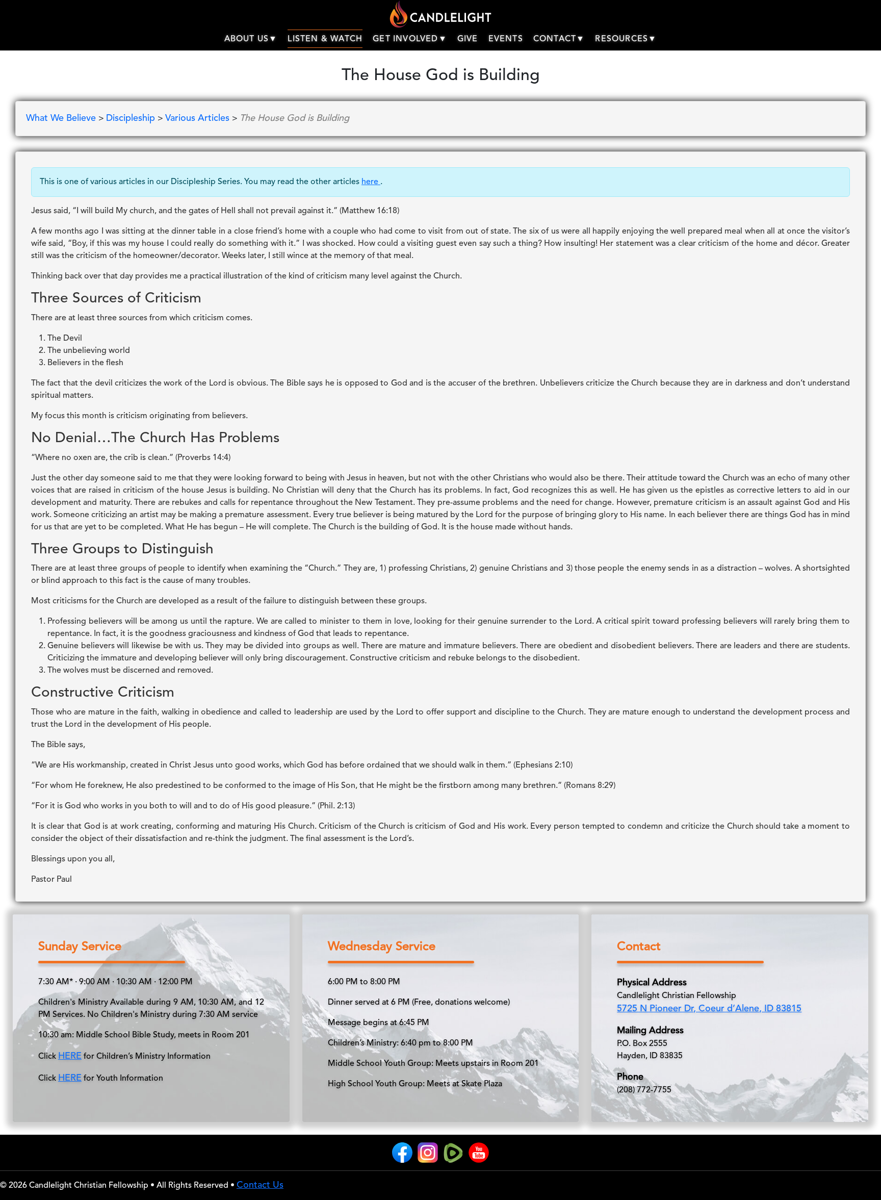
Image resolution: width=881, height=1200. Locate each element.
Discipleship (132, 118)
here (370, 182)
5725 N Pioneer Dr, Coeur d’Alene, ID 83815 (709, 1008)
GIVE (467, 39)
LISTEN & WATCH (325, 39)
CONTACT (554, 39)
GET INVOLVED (405, 39)
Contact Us (260, 1185)
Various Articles (198, 118)
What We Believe (62, 118)
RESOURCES (621, 39)
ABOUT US (246, 39)
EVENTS (505, 39)
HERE (70, 1056)
